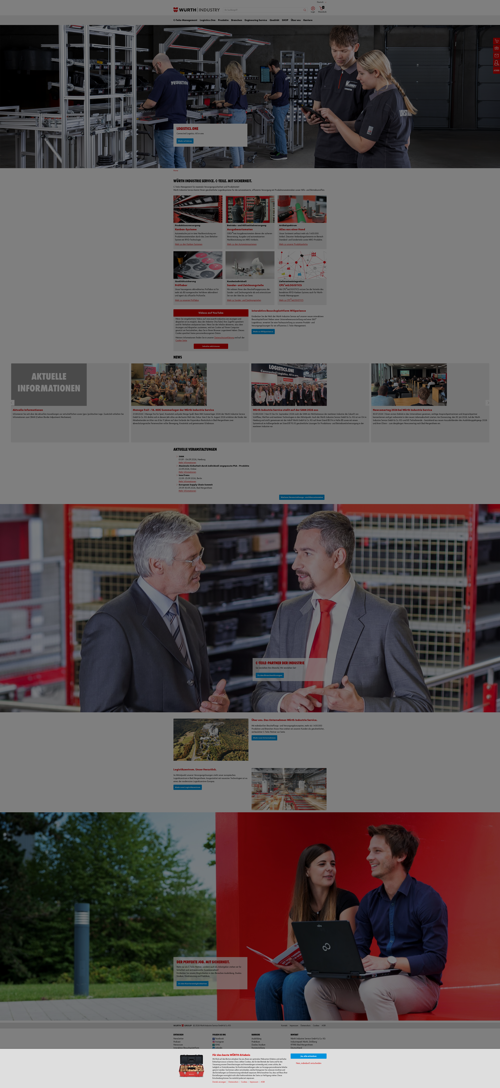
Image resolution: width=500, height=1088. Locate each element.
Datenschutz (233, 1082)
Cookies (244, 1082)
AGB (263, 1082)
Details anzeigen (219, 1082)
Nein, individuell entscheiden (308, 1063)
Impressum (254, 1082)
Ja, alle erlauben (309, 1056)
